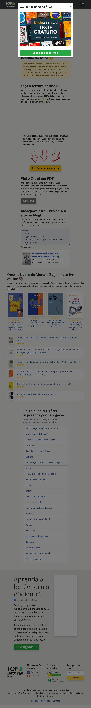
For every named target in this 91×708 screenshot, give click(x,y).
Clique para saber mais (45, 52)
